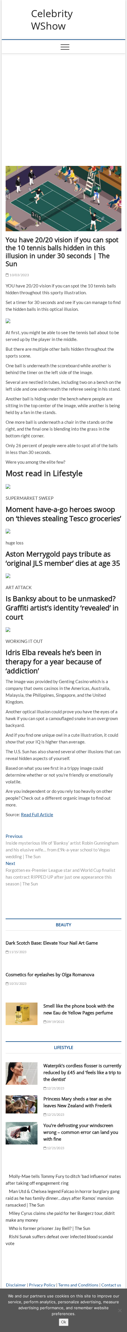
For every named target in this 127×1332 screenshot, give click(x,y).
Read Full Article (37, 814)
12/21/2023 (55, 1088)
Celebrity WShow (52, 19)
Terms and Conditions (78, 1284)
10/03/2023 (19, 275)
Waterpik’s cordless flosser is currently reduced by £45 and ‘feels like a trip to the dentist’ (82, 1072)
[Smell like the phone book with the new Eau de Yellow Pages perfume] (22, 1014)
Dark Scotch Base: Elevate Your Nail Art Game (52, 943)
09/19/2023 (55, 1022)
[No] (120, 1310)
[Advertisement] (63, 106)
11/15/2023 (17, 952)
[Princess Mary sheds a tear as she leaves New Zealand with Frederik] (22, 1104)
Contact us (111, 1284)
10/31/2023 (17, 983)
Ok (63, 1322)
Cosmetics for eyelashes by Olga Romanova (50, 974)
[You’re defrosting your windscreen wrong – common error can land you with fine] (22, 1133)
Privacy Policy (42, 1284)
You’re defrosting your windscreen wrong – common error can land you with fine (80, 1132)
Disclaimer (16, 1284)
